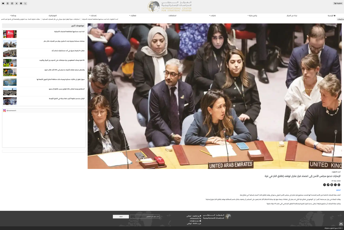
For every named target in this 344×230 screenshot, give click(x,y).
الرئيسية (330, 16)
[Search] (25, 3)
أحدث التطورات (336, 172)
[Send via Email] (324, 184)
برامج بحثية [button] (253, 16)
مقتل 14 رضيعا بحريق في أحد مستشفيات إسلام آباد (68, 50)
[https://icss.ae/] (217, 216)
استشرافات (172, 16)
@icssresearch (11, 110)
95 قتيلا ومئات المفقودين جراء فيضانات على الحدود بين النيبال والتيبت (61, 60)
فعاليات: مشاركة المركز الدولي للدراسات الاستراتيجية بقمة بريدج (45, 19)
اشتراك (120, 216)
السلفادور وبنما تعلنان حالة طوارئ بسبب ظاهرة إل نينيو (66, 89)
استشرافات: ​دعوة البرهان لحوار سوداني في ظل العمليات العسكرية (125, 19)
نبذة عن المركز (292, 16)
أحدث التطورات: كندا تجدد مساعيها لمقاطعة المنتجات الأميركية (165, 19)
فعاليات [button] (133, 16)
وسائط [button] (13, 16)
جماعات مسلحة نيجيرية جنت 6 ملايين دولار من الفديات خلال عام (64, 41)
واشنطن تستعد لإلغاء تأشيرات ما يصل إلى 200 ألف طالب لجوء (64, 70)
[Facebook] (21, 3)
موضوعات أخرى (77, 26)
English (339, 3)
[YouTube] (3, 3)
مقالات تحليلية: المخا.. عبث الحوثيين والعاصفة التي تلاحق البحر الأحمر (85, 19)
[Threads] (7, 3)
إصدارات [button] (93, 16)
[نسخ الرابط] (328, 184)
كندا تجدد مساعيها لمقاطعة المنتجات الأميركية (69, 31)
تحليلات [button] (213, 16)
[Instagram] (12, 3)
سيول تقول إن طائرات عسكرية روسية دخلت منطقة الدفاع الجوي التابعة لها (60, 79)
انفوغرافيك (53, 16)
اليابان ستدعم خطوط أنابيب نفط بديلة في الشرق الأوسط (66, 98)
